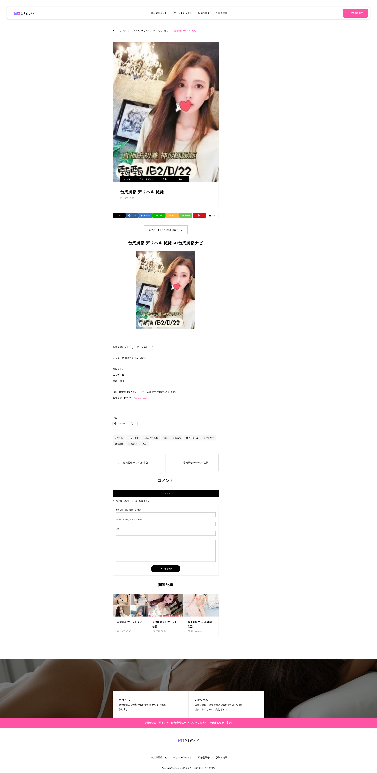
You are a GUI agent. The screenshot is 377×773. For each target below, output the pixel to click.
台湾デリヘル (192, 438)
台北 (165, 438)
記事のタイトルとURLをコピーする (165, 230)
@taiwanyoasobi (141, 398)
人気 (165, 179)
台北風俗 (177, 438)
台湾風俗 (119, 444)
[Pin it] (199, 215)
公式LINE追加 (355, 13)
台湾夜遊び (209, 438)
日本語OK (132, 444)
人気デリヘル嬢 (151, 438)
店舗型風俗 (204, 13)
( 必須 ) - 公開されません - (130, 519)
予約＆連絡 (221, 13)
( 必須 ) (128, 510)
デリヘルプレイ (146, 179)
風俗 (145, 444)
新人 (181, 179)
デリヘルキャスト (182, 13)
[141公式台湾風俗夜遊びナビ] (24, 13)
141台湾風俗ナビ (158, 13)
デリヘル (119, 438)
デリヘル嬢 (133, 438)
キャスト (128, 179)
